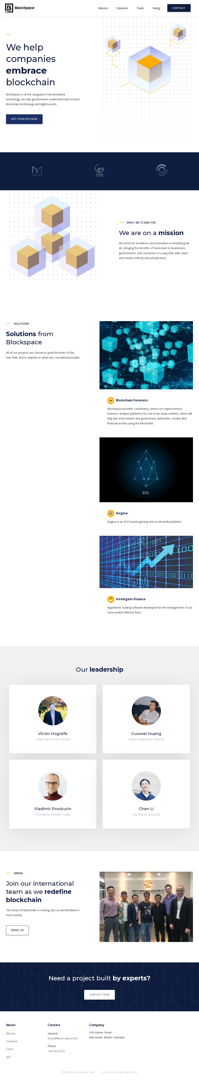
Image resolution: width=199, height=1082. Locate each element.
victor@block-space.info (63, 1038)
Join (8, 1057)
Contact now (99, 994)
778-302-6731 (56, 1051)
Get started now (24, 119)
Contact (178, 8)
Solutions (122, 8)
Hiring (156, 8)
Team (140, 8)
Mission (103, 8)
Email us (17, 930)
